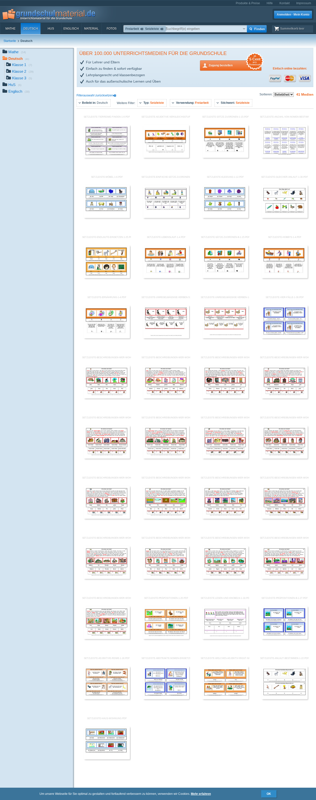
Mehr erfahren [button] (201, 794)
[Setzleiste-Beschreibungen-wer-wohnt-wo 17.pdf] (107, 638)
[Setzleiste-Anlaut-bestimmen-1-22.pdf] (285, 698)
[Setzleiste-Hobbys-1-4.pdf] (285, 277)
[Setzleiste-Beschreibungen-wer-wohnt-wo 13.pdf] (107, 578)
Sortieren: (266, 94)
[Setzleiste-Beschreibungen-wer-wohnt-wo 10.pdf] (166, 517)
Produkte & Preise (248, 3)
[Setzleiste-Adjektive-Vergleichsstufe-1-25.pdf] (166, 157)
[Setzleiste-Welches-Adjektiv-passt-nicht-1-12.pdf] (225, 698)
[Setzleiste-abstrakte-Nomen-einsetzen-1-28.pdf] (166, 698)
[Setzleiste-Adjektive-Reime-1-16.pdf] (107, 698)
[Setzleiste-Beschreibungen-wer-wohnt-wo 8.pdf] (285, 457)
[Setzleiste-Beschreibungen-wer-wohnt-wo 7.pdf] (225, 457)
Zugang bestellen (234, 63)
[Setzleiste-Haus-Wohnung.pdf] (107, 758)
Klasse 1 (22, 65)
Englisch (71, 28)
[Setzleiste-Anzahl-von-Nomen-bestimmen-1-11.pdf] (285, 157)
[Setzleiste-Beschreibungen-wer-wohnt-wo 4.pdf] (285, 397)
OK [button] (269, 794)
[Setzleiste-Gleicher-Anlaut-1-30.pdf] (285, 217)
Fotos (112, 28)
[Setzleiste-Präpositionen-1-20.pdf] (166, 638)
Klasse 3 (22, 78)
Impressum (303, 3)
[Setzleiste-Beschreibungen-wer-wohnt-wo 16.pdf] (285, 578)
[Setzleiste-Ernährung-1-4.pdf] (107, 337)
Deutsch (30, 28)
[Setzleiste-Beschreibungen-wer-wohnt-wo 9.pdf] (107, 517)
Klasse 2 (23, 71)
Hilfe (270, 3)
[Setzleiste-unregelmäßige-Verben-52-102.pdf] (166, 337)
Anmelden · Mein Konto (293, 14)
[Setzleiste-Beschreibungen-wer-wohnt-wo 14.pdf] (166, 578)
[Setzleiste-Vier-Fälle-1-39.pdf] (285, 337)
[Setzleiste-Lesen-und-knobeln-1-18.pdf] (225, 638)
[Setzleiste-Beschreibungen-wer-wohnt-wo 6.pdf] (166, 457)
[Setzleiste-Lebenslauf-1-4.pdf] (166, 277)
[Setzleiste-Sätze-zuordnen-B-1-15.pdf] (225, 277)
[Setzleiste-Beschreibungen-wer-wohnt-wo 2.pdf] (166, 397)
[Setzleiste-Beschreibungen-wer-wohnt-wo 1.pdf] (107, 397)
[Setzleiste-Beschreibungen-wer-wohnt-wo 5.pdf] (107, 457)
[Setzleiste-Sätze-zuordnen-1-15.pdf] (225, 157)
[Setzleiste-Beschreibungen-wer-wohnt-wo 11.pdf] (225, 517)
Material (91, 28)
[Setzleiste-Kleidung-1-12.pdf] (225, 217)
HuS (51, 28)
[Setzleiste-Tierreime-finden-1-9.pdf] (107, 157)
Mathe (10, 28)
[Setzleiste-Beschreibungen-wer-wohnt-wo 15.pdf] (225, 578)
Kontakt (284, 3)
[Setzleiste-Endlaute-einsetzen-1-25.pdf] (107, 277)
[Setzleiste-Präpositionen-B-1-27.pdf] (285, 638)
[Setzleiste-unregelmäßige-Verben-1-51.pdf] (225, 337)
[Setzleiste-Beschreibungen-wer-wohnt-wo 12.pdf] (285, 517)
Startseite (9, 41)
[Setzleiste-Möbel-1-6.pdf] (107, 217)
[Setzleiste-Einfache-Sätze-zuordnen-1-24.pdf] (166, 217)
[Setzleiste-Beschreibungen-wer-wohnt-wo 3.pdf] (225, 397)
